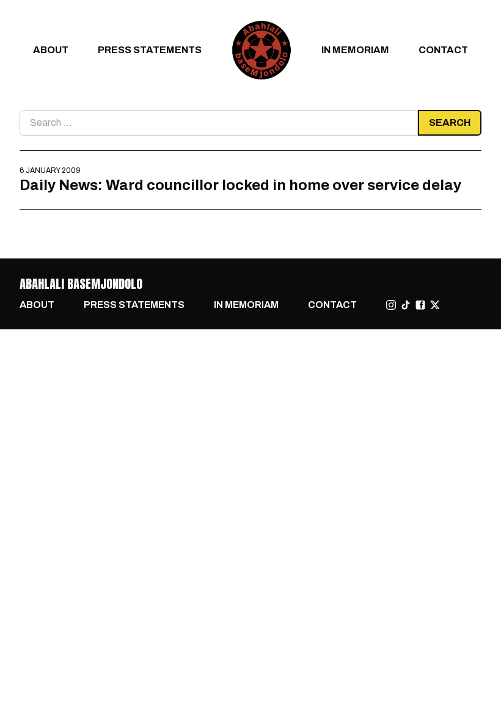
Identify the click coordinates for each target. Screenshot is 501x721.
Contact (443, 49)
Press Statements (150, 49)
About (50, 49)
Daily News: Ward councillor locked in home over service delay (240, 185)
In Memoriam (355, 49)
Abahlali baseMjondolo (81, 283)
